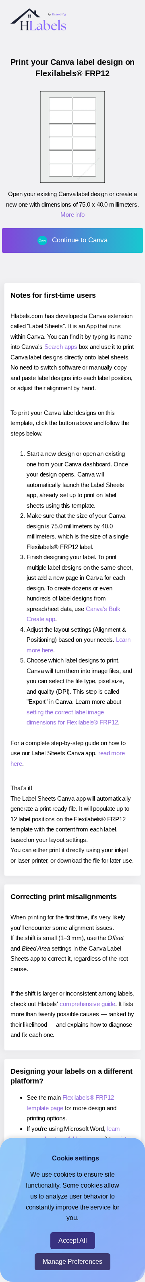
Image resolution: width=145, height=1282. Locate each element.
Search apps (60, 346)
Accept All (72, 1240)
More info (72, 214)
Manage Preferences (72, 1261)
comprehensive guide (87, 1003)
